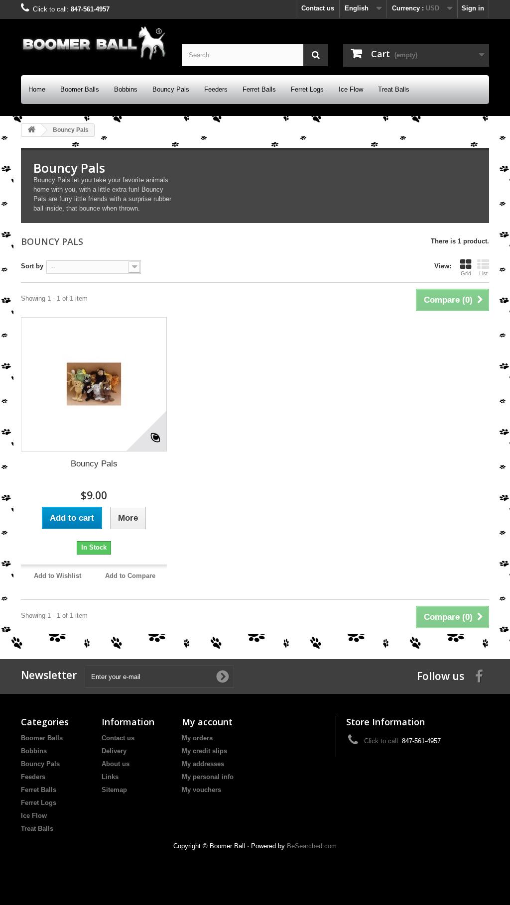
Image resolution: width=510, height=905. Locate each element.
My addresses (203, 764)
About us (115, 764)
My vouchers (201, 789)
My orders (197, 738)
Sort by (32, 266)
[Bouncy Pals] (94, 384)
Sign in (473, 8)
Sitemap (114, 789)
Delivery (114, 751)
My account (207, 722)
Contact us (317, 8)
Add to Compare (130, 575)
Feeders (216, 89)
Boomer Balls (79, 89)
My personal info (208, 777)
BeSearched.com (312, 846)
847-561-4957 (90, 9)
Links (110, 777)
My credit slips (204, 751)
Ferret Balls (259, 89)
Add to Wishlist (57, 575)
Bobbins (125, 89)
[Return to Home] (31, 130)
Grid (466, 273)
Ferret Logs (307, 89)
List (483, 273)
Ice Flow (351, 89)
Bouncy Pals (170, 89)
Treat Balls (393, 89)
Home (36, 89)
